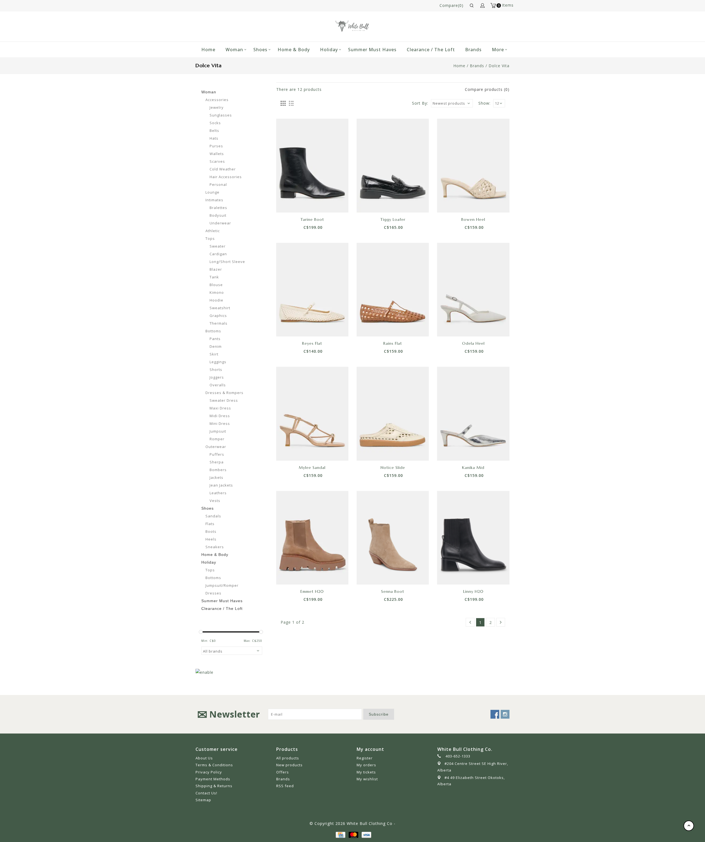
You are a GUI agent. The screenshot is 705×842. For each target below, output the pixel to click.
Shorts (216, 369)
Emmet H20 (312, 591)
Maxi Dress (220, 408)
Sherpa (217, 462)
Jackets (216, 477)
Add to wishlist (305, 202)
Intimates (214, 199)
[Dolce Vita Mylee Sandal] (312, 413)
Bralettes (218, 207)
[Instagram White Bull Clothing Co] (505, 714)
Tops (210, 238)
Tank (214, 277)
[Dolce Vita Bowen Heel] (473, 165)
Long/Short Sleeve (227, 261)
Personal (218, 184)
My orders (366, 764)
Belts (214, 130)
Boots (210, 531)
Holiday (329, 50)
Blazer (216, 269)
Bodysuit (218, 215)
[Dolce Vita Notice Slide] (393, 413)
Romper (217, 438)
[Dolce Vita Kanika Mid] (473, 413)
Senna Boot (392, 591)
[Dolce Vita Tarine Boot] (312, 165)
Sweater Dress (224, 400)
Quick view (330, 202)
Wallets (217, 153)
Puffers (217, 454)
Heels (210, 539)
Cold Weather (223, 169)
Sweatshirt (220, 307)
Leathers (218, 492)
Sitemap (203, 799)
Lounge (212, 192)
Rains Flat (392, 343)
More (498, 50)
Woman (234, 50)
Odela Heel (473, 343)
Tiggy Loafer (392, 219)
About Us (204, 758)
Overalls (218, 384)
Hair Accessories (226, 176)
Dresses (213, 593)
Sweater (218, 246)
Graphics (218, 315)
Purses (216, 145)
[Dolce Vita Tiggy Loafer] (393, 165)
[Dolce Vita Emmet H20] (312, 538)
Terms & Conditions (214, 764)
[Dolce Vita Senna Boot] (393, 538)
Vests (215, 500)
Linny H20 (473, 591)
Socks (215, 122)
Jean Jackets (221, 485)
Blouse (216, 284)
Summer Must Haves (372, 50)
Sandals (213, 516)
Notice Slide (393, 467)
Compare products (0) (487, 89)
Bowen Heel (473, 219)
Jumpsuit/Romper (221, 585)
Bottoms (213, 330)
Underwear (220, 223)
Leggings (218, 361)
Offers (282, 772)
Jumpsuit (218, 431)
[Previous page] (470, 622)
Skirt (214, 354)
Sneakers (214, 546)
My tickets (366, 772)
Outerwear (215, 446)
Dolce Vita (499, 65)
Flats (210, 523)
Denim (216, 346)
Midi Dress (220, 415)
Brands (473, 50)
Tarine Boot (312, 219)
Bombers (218, 469)
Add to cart (293, 202)
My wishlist (367, 778)
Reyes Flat (312, 343)
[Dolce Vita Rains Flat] (393, 289)
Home (208, 50)
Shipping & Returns (214, 785)
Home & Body (294, 50)
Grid (283, 103)
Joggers (217, 377)
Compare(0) (451, 5)
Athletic (212, 230)
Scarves (217, 161)
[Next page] (500, 622)
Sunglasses (221, 115)
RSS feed (285, 785)
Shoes (260, 50)
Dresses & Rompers (224, 392)
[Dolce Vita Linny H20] (473, 538)
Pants (215, 338)
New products (289, 764)
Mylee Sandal (312, 467)
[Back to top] (689, 826)
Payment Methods (213, 778)
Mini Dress (220, 423)
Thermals (218, 323)
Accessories (217, 99)
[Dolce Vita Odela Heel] (473, 289)
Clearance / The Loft (431, 50)
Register (365, 758)
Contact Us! (206, 793)
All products (287, 758)
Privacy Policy (209, 772)
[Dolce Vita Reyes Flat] (312, 289)
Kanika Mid (473, 467)
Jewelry (217, 107)
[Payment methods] (340, 834)
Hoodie (216, 300)
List (291, 103)
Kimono (217, 292)
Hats (214, 138)
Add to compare (318, 202)
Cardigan (218, 253)
